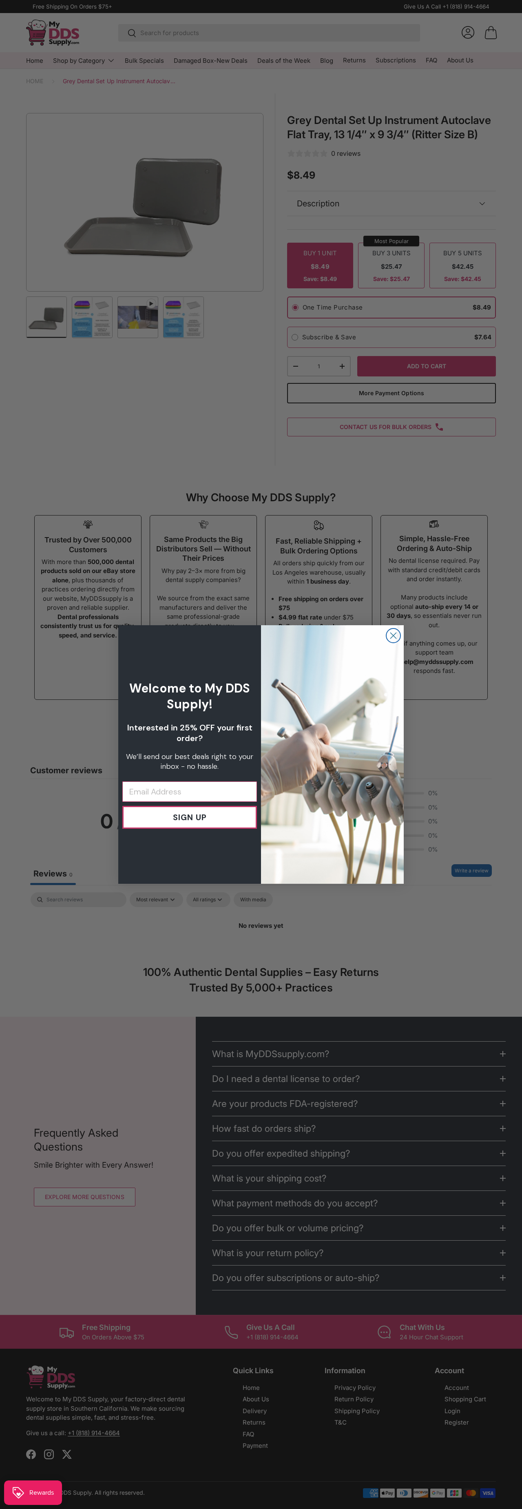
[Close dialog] (393, 635)
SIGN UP (190, 817)
